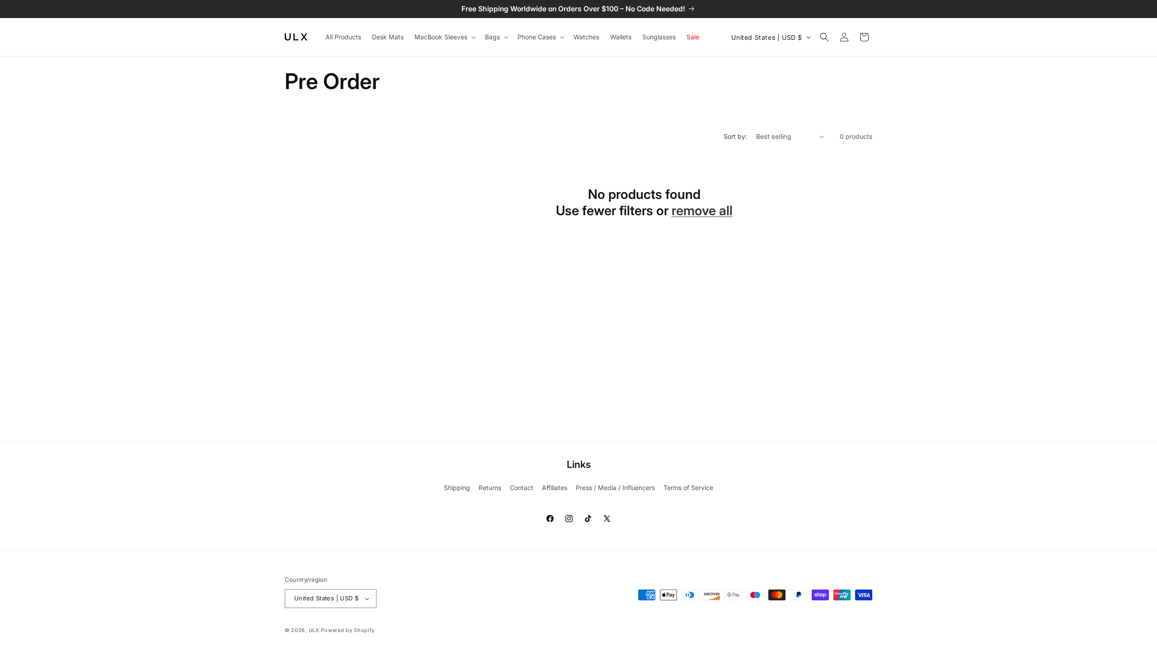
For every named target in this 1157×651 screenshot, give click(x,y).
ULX (314, 630)
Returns (490, 487)
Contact (521, 487)
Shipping (457, 487)
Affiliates (554, 487)
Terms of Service (688, 487)
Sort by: (735, 136)
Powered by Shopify (348, 630)
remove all (702, 210)
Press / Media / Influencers (615, 487)
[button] (444, 37)
